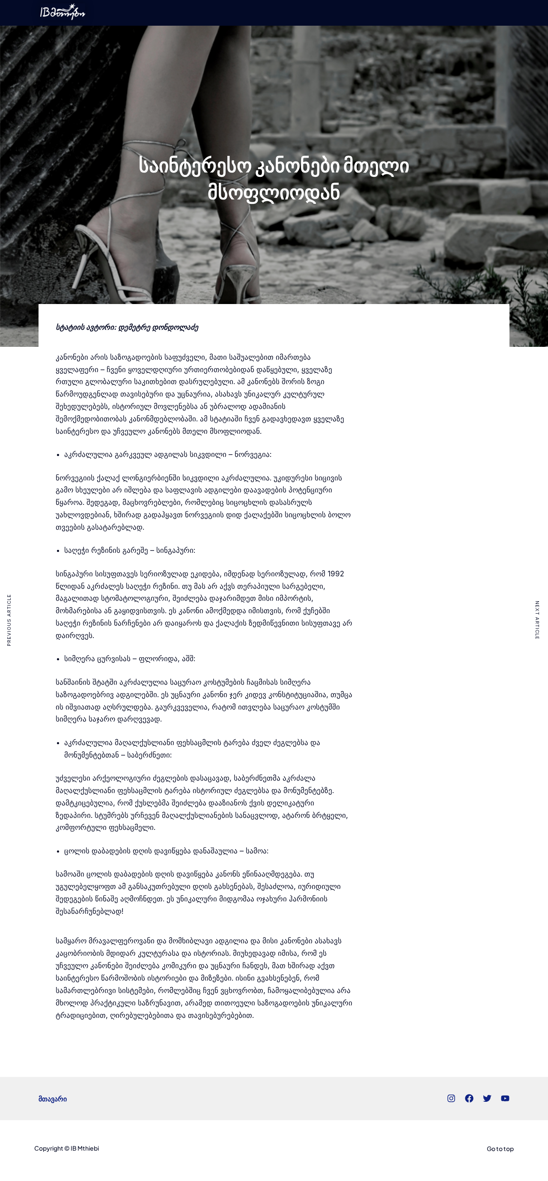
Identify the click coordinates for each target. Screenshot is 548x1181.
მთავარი (53, 1098)
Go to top (500, 1148)
